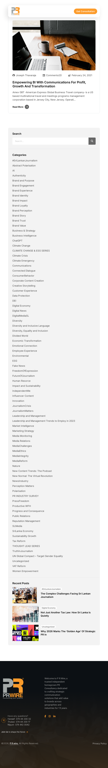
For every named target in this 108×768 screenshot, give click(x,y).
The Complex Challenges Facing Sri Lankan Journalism (65, 595)
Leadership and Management (28, 416)
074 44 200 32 (23, 719)
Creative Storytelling (23, 285)
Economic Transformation (26, 340)
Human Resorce (21, 380)
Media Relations (21, 441)
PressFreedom (20, 501)
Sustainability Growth (24, 536)
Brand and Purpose (23, 180)
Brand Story (19, 215)
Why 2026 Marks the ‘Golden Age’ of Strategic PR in (68, 633)
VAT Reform (19, 566)
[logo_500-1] (15, 11)
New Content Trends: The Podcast (32, 471)
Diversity (17, 320)
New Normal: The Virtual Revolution (32, 476)
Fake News (18, 365)
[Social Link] (45, 716)
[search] (92, 141)
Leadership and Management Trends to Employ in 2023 (43, 421)
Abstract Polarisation (24, 165)
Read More (18, 107)
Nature (16, 466)
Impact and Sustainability (26, 385)
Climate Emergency (23, 260)
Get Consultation (85, 11)
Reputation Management (26, 521)
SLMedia (17, 526)
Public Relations (21, 516)
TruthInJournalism (22, 551)
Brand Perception (22, 210)
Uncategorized (20, 561)
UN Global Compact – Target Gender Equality (37, 556)
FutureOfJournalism (23, 375)
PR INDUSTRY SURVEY (25, 496)
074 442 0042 (22, 724)
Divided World (20, 335)
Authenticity (19, 175)
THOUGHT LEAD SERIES (26, 546)
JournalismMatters (22, 410)
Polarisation (19, 491)
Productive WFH (21, 506)
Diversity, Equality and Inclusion (30, 330)
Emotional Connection (24, 345)
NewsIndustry (20, 481)
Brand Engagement (23, 185)
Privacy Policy (100, 743)
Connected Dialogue (23, 270)
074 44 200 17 (23, 721)
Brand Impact (19, 200)
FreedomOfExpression (25, 370)
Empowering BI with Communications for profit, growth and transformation (49, 84)
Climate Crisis (20, 255)
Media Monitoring (22, 436)
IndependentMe (21, 390)
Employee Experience (24, 350)
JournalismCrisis (21, 405)
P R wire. (14, 743)
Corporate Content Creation (28, 280)
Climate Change (21, 245)
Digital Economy (21, 305)
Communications (21, 265)
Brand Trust (19, 220)
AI (13, 170)
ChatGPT (17, 240)
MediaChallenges (22, 446)
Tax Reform (18, 541)
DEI (14, 300)
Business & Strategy (23, 230)
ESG (14, 360)
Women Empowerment (25, 571)
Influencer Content (23, 395)
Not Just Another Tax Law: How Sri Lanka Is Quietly (66, 614)
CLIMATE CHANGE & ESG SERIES (31, 250)
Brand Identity (20, 195)
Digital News (19, 310)
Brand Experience (22, 190)
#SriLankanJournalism (24, 160)
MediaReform (20, 461)
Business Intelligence (24, 235)
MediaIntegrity (20, 456)
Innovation (18, 400)
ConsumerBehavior (23, 275)
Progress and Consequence (28, 511)
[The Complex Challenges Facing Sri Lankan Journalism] (24, 595)
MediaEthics (19, 451)
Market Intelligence (23, 426)
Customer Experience (24, 290)
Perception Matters (23, 486)
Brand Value (19, 225)
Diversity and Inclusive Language (31, 325)
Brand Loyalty (20, 205)
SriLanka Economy (22, 531)
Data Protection (21, 295)
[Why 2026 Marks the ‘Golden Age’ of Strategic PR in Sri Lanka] (25, 633)
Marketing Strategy (23, 431)
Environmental (20, 355)
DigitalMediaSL (20, 315)
